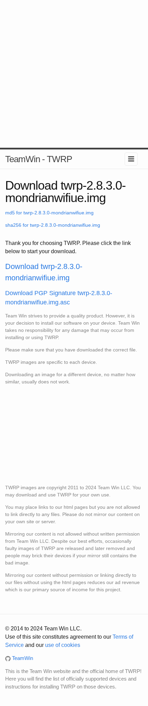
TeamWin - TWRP (38, 159)
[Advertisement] (74, 74)
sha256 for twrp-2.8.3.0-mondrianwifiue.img (52, 225)
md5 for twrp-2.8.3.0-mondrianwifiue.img (49, 212)
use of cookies (62, 645)
